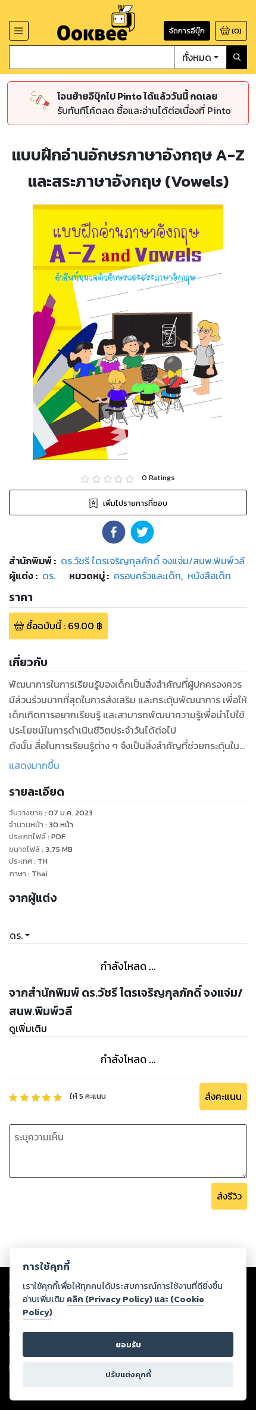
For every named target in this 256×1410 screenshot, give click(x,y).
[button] (114, 532)
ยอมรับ (128, 1344)
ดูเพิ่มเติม (28, 1028)
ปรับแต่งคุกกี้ (128, 1374)
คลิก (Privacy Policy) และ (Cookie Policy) (113, 1305)
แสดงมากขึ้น (34, 765)
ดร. (16, 935)
